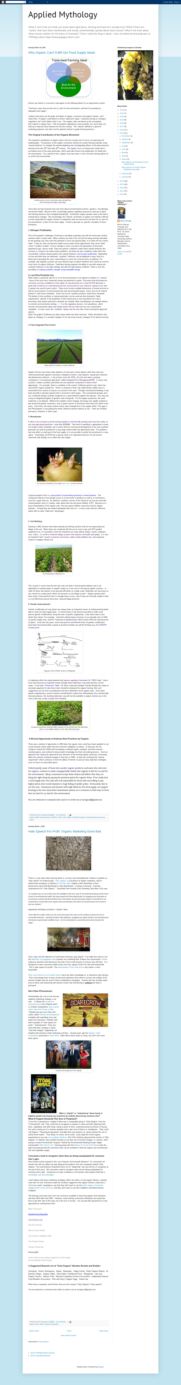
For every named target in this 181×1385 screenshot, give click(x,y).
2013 (122, 184)
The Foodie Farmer (36, 1241)
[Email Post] (70, 815)
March (124, 159)
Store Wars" (55, 1036)
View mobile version (68, 1335)
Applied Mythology (62, 14)
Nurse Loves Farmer (36, 1230)
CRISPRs (53, 817)
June (124, 149)
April (124, 156)
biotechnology (45, 817)
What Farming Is (35, 1208)
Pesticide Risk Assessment (95, 817)
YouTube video (65, 883)
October (125, 139)
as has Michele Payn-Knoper (40, 1260)
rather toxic (66, 483)
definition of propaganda (41, 959)
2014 (122, 181)
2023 (122, 110)
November (126, 136)
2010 (122, 194)
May (124, 153)
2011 (122, 191)
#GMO (37, 817)
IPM (59, 817)
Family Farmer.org (35, 1246)
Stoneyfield (54, 1324)
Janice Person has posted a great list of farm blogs (49, 1257)
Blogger (101, 1367)
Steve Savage (125, 221)
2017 (122, 126)
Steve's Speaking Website (40, 1356)
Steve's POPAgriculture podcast (42, 1353)
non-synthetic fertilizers (57, 1137)
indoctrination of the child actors (71, 967)
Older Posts (103, 1331)
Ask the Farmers (35, 1224)
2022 (122, 113)
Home (69, 1331)
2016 (122, 130)
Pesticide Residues (78, 817)
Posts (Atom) (44, 1342)
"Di (40, 1145)
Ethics (37, 1324)
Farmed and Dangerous (49, 1015)
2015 (122, 133)
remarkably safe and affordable (41, 1175)
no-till (63, 817)
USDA (31, 820)
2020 (122, 117)
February (125, 174)
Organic (68, 817)
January (125, 177)
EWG (42, 1324)
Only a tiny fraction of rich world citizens (44, 975)
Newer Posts (34, 1331)
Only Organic (60, 881)
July (123, 146)
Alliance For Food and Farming (86, 1145)
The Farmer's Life (35, 1219)
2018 (122, 123)
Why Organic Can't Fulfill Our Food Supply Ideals (61, 52)
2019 (122, 120)
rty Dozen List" (48, 1145)
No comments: (61, 815)
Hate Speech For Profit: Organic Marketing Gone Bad (64, 831)
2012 (122, 188)
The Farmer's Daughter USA (39, 1235)
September (126, 143)
